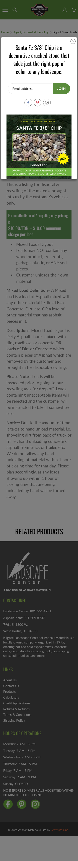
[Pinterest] (37, 102)
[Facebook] (28, 102)
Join (61, 88)
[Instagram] (47, 102)
